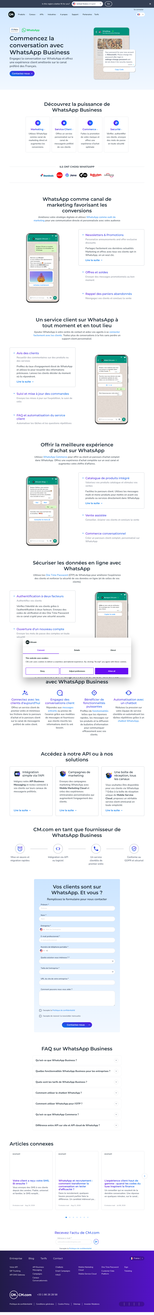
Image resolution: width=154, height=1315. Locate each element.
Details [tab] (77, 650)
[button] (42, 950)
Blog (31, 1258)
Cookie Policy (63, 1304)
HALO (58, 1274)
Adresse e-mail (64, 1238)
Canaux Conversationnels (40, 1279)
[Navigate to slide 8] (88, 1217)
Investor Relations (91, 1304)
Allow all (111, 671)
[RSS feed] (136, 1304)
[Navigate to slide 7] (84, 1217)
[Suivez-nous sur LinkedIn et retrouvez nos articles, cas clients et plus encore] (131, 1304)
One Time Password (56, 575)
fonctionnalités (100, 711)
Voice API (14, 1267)
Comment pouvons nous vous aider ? (56, 989)
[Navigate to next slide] (145, 1176)
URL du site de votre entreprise (55, 978)
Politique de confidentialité (63, 1010)
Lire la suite (92, 260)
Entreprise (46, 925)
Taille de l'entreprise (50, 968)
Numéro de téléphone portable (54, 947)
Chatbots (59, 1267)
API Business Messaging (38, 1268)
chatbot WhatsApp (128, 721)
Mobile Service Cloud (87, 1274)
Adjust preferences (77, 671)
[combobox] (77, 961)
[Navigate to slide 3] (70, 1217)
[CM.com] (11, 14)
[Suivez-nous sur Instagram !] (126, 1304)
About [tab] (113, 650)
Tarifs (96, 14)
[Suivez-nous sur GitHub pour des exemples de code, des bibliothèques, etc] (121, 1304)
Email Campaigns (62, 1271)
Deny (42, 671)
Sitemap (76, 1304)
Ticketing (128, 1271)
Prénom (45, 904)
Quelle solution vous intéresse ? (55, 957)
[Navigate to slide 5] (77, 1217)
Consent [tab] (41, 650)
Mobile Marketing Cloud (85, 1268)
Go (108, 4)
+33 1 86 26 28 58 (47, 1294)
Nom (43, 915)
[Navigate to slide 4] (73, 1217)
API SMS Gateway (17, 1274)
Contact (58, 1258)
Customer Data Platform (107, 1272)
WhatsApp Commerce (55, 457)
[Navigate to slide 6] (80, 1217)
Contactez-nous (21, 73)
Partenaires (87, 14)
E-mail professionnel (50, 936)
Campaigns (37, 1274)
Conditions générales (45, 1304)
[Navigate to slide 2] (66, 1217)
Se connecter (138, 9)
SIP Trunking (15, 1271)
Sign (126, 1267)
